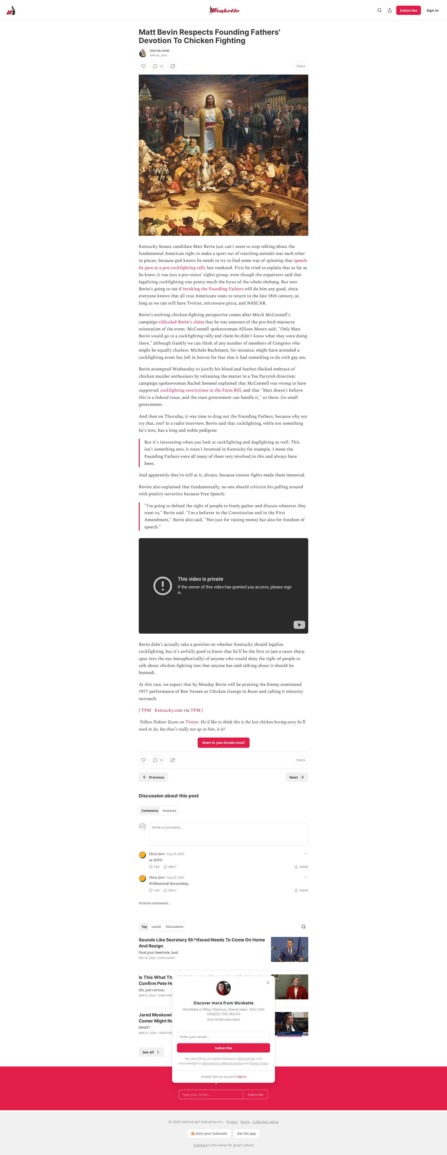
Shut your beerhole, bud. (159, 952)
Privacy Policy (258, 1063)
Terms (245, 1122)
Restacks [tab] (169, 811)
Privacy (232, 1122)
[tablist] (159, 810)
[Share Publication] (389, 10)
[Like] (143, 66)
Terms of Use (246, 1058)
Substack (200, 1145)
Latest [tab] (156, 927)
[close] (268, 982)
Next (293, 777)
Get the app (246, 1133)
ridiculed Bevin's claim (181, 322)
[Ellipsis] (306, 853)
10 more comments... (155, 903)
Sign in (433, 10)
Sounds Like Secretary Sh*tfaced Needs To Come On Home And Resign (202, 943)
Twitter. (192, 722)
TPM (146, 710)
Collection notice (265, 1122)
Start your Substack (211, 1133)
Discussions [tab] (174, 927)
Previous (156, 777)
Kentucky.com (169, 710)
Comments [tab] (150, 811)
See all (148, 1052)
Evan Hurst (166, 958)
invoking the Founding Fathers (213, 289)
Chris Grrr (157, 853)
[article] (223, 952)
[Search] (379, 10)
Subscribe (408, 10)
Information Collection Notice (222, 1063)
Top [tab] (144, 927)
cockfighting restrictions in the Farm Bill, (201, 390)
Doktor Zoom (159, 50)
